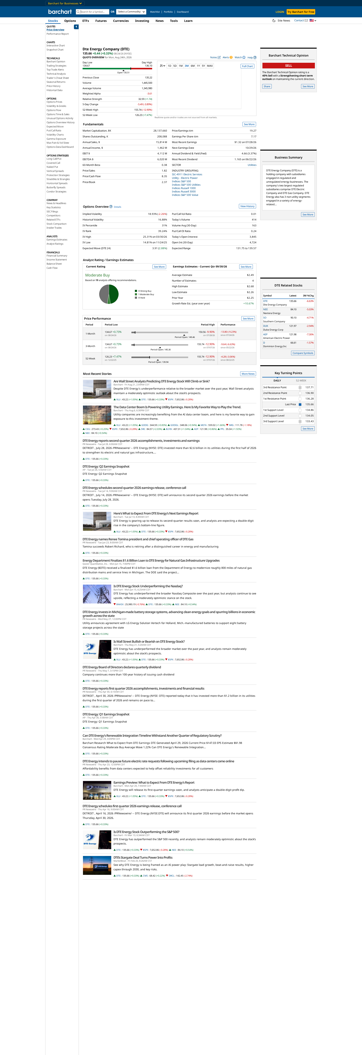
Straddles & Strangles (58, 179)
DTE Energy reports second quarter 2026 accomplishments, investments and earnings (141, 441)
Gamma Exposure (56, 138)
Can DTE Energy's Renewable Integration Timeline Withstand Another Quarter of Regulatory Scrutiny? (152, 735)
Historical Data (54, 90)
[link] (252, 57)
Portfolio (168, 11)
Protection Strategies (58, 175)
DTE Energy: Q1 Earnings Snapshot (106, 714)
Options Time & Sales (58, 114)
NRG (231, 425)
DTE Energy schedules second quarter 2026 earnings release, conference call (134, 488)
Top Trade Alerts (55, 69)
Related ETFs (53, 219)
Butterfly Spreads (56, 187)
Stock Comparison (57, 223)
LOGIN (280, 12)
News (160, 21)
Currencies (121, 21)
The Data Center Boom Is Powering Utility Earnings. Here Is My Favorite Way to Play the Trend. (177, 407)
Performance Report (58, 33)
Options (70, 21)
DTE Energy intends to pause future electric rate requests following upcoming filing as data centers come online (158, 761)
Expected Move (55, 126)
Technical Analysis (56, 73)
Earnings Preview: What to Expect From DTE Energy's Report (154, 782)
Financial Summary (57, 255)
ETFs (85, 21)
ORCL (171, 875)
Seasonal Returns (56, 81)
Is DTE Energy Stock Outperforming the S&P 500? (146, 832)
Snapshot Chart (55, 49)
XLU (118, 399)
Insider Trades (54, 227)
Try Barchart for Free (301, 12)
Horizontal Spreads (57, 183)
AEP (196, 429)
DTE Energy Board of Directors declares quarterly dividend (122, 667)
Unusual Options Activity (60, 118)
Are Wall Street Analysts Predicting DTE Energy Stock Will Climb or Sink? (162, 381)
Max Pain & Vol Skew (58, 142)
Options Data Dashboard (60, 147)
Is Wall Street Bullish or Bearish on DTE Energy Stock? (149, 641)
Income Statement (57, 259)
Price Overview (55, 29)
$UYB (169, 429)
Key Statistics (54, 207)
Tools (174, 21)
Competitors (53, 215)
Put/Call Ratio (54, 130)
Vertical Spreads (55, 171)
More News (248, 373)
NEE (87, 433)
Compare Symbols (303, 353)
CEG (87, 429)
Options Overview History (61, 122)
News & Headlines (56, 203)
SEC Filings (52, 211)
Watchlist (155, 11)
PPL (222, 429)
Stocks (53, 21)
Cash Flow (52, 267)
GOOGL (174, 425)
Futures (101, 21)
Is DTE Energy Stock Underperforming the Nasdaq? (148, 586)
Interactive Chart (56, 45)
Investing (142, 21)
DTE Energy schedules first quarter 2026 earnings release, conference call (132, 806)
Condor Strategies (56, 191)
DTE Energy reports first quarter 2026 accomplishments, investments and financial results (143, 688)
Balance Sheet (54, 263)
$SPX (170, 399)
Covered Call (53, 163)
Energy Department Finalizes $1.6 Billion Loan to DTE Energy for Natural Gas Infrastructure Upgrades (151, 560)
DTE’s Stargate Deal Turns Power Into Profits (143, 857)
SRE (143, 429)
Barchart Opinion (56, 61)
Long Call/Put (54, 158)
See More (249, 124)
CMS (145, 875)
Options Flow (54, 110)
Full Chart (247, 66)
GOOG (144, 425)
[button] (313, 20)
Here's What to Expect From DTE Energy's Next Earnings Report (156, 513)
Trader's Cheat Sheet (58, 78)
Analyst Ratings (55, 243)
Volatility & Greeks (56, 106)
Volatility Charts (55, 134)
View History (247, 206)
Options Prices (54, 101)
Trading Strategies (56, 65)
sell (288, 65)
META (204, 425)
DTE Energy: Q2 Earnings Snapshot (106, 466)
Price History (53, 86)
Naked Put (52, 166)
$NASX (119, 604)
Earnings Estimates (57, 239)
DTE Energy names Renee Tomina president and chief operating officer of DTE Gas (138, 539)
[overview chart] (206, 91)
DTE (143, 399)
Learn (188, 21)
